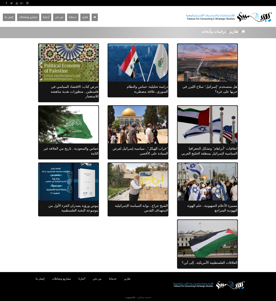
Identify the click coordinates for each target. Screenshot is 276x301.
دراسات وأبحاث (214, 31)
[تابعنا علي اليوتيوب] (16, 3)
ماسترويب (130, 297)
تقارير (233, 31)
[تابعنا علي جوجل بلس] (22, 3)
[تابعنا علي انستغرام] (27, 3)
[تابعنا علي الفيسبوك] (6, 3)
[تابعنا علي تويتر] (11, 3)
